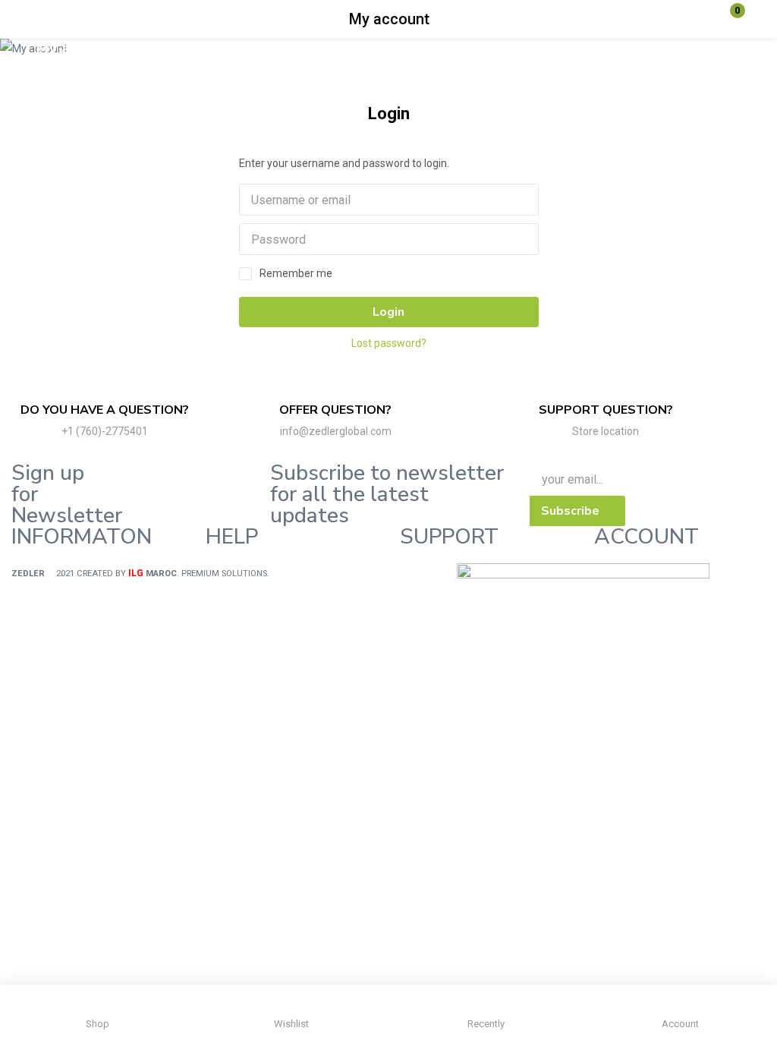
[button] (727, 19)
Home (133, 48)
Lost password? (388, 343)
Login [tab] (389, 113)
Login (388, 312)
